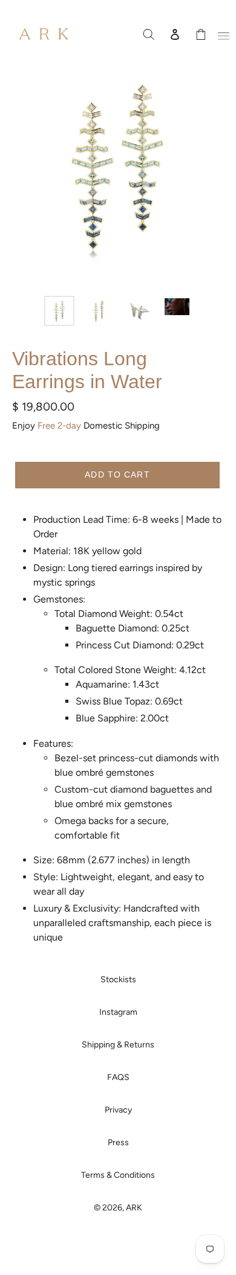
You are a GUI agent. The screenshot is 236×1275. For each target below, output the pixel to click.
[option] (59, 311)
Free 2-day (59, 425)
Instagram (118, 1012)
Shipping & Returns (118, 1045)
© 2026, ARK (118, 1208)
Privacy (118, 1110)
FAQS (118, 1077)
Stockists (118, 979)
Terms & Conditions (118, 1175)
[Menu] (221, 34)
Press (118, 1142)
